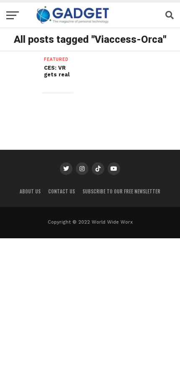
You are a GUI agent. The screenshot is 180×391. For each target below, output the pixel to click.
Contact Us (61, 191)
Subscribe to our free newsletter (121, 191)
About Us (30, 191)
